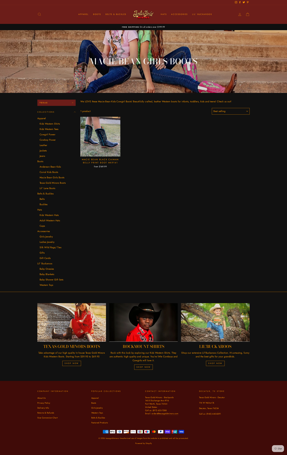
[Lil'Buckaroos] (215, 322)
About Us (41, 397)
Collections (46, 112)
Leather (43, 145)
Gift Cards (45, 258)
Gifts (42, 252)
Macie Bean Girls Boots (52, 177)
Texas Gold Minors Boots (53, 183)
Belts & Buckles (116, 14)
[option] (143, 27)
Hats (164, 14)
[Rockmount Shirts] (143, 322)
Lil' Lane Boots (47, 188)
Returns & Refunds (45, 412)
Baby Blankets (47, 274)
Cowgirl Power (47, 134)
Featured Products (99, 422)
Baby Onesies (47, 269)
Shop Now (72, 363)
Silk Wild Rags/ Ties (50, 247)
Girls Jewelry (46, 236)
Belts (42, 199)
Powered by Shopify (143, 443)
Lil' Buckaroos (202, 14)
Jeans (42, 156)
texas (44, 102)
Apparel (83, 14)
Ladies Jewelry (47, 242)
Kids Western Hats (49, 215)
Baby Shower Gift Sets (51, 279)
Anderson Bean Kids (50, 166)
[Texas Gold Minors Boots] (71, 322)
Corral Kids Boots (49, 172)
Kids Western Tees (49, 129)
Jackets (43, 150)
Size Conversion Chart (47, 417)
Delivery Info (43, 407)
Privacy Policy (43, 402)
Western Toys (46, 285)
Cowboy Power (48, 140)
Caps (42, 226)
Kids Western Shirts (50, 123)
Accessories (179, 14)
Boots (97, 14)
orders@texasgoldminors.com (165, 413)
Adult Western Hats (50, 220)
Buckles (44, 204)
